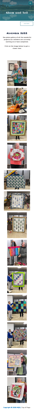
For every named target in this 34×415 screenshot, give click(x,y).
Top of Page (26, 407)
